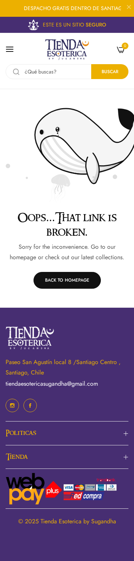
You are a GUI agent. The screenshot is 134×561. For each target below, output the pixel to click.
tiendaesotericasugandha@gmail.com (52, 383)
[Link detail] (12, 405)
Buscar (110, 71)
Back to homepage (67, 280)
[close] (128, 8)
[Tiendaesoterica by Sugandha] (67, 49)
